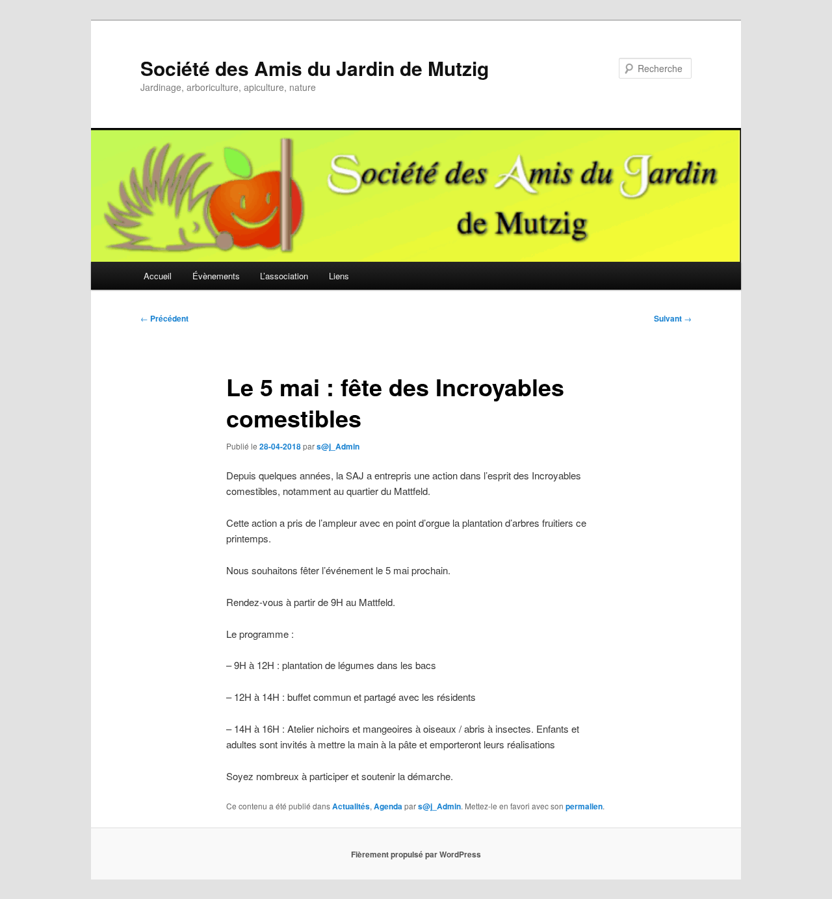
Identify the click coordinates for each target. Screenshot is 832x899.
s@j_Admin (338, 446)
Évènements (216, 276)
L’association (284, 276)
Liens (339, 276)
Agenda (388, 806)
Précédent (164, 318)
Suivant (673, 318)
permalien (584, 806)
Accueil (158, 276)
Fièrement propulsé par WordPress (416, 854)
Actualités (351, 806)
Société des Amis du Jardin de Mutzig (314, 68)
